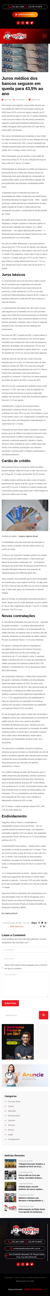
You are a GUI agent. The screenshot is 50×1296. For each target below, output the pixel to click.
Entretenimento (14, 1116)
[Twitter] (32, 23)
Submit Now (10, 1003)
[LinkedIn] (46, 923)
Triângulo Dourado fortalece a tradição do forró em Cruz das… (32, 1165)
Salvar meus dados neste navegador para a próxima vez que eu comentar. (25, 967)
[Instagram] (23, 23)
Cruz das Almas (14, 1101)
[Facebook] (27, 23)
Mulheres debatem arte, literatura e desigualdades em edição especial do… (32, 1199)
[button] (44, 36)
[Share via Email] (44, 926)
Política (11, 1130)
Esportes (11, 1120)
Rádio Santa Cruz (16, 926)
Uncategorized (13, 1139)
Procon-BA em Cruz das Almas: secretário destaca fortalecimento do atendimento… (30, 1176)
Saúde (10, 1135)
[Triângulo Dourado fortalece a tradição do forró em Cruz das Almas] (10, 1163)
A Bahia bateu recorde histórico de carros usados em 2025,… (30, 1188)
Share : (34, 925)
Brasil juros (35, 100)
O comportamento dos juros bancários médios (21, 281)
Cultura (11, 1106)
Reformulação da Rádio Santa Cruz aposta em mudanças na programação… (32, 1210)
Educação (12, 1111)
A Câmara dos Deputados (12, 555)
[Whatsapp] (18, 23)
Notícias (7, 100)
